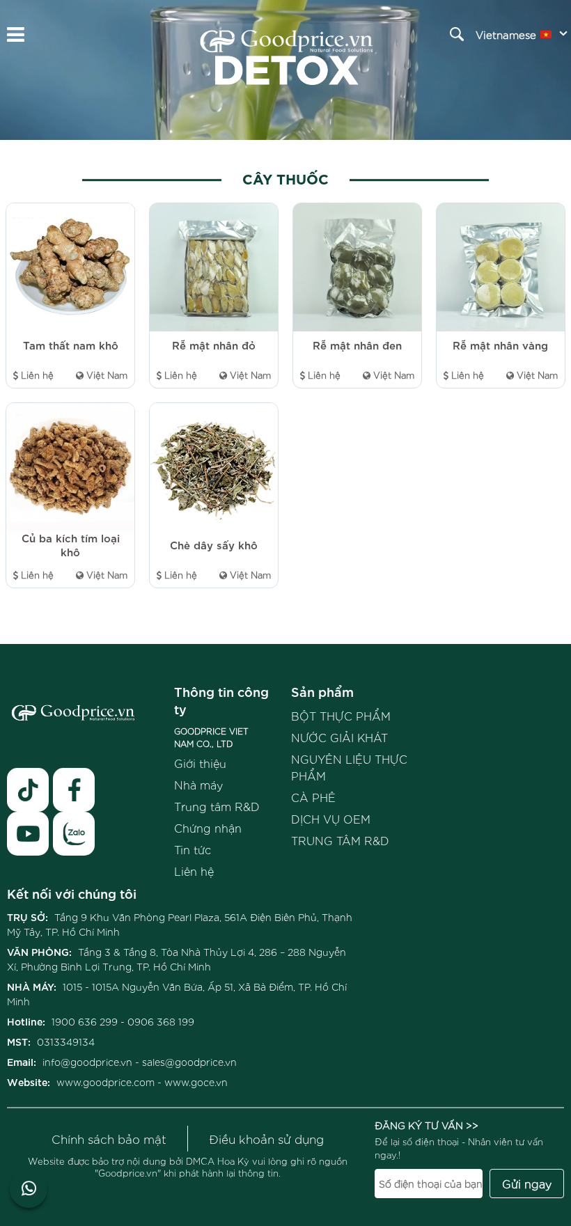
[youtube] (28, 834)
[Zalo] (74, 834)
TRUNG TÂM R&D (340, 840)
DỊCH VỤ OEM (330, 819)
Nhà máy (198, 785)
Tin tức (192, 849)
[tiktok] (28, 790)
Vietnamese (506, 34)
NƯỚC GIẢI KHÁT (339, 737)
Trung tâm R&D (217, 806)
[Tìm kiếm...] (456, 34)
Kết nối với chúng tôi (71, 893)
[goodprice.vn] (286, 42)
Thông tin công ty (221, 699)
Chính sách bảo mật (109, 1138)
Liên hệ (194, 871)
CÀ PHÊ (313, 797)
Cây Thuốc (285, 177)
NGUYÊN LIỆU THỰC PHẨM (349, 767)
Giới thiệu (200, 763)
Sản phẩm (322, 691)
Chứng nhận (208, 828)
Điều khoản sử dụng (266, 1138)
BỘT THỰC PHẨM (341, 716)
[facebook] (74, 790)
